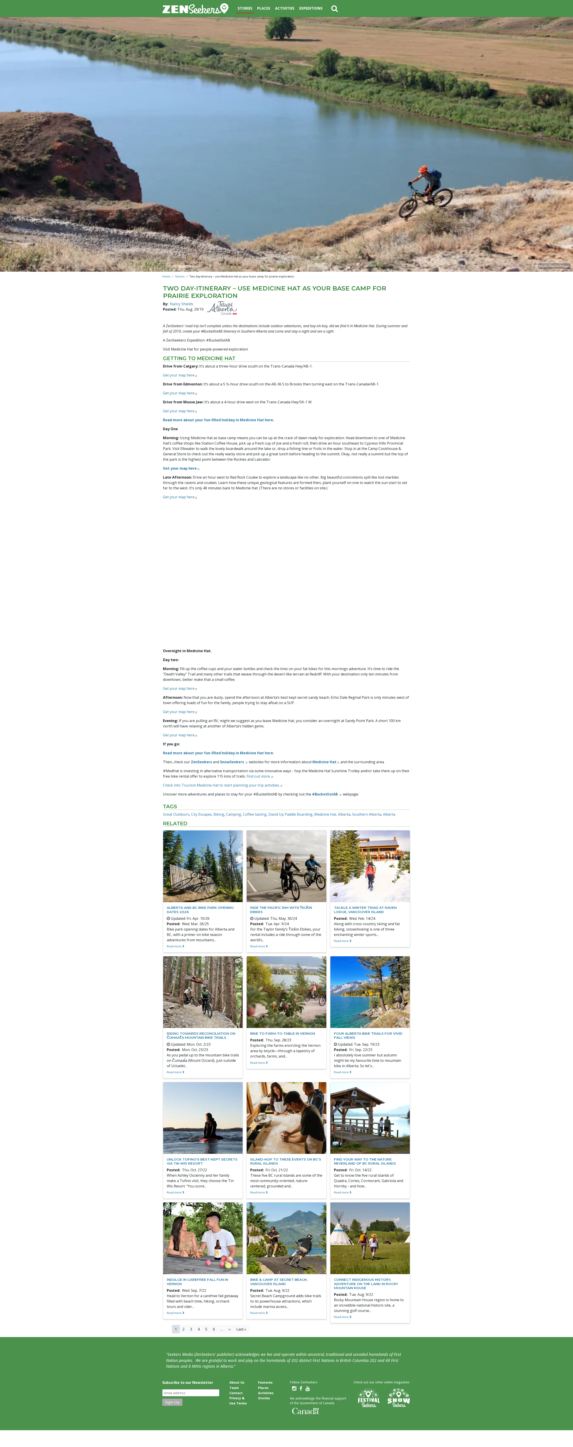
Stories (245, 8)
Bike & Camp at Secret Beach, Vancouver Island (279, 1281)
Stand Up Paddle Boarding (290, 814)
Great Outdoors (176, 814)
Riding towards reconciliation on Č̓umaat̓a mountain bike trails (201, 1035)
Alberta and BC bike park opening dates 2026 (200, 909)
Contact (236, 1393)
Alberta (389, 814)
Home (166, 276)
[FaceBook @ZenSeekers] (300, 1388)
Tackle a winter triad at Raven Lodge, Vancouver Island (365, 909)
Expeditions (311, 8)
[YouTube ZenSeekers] (308, 1388)
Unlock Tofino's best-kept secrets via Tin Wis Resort (202, 1161)
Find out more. (258, 776)
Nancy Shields (181, 303)
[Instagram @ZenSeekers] (294, 1388)
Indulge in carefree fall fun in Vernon (197, 1281)
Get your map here (179, 688)
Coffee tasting (255, 814)
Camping (233, 814)
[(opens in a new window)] (222, 308)
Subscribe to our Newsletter (187, 1382)
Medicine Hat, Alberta (332, 814)
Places (263, 8)
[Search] (334, 8)
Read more (174, 946)
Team (234, 1388)
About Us (236, 1382)
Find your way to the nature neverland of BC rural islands (365, 1161)
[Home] (197, 8)
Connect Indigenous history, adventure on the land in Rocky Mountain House (366, 1283)
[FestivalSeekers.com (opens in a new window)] (368, 1398)
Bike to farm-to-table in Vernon (282, 1033)
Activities (284, 8)
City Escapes (201, 814)
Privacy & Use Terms (238, 1400)
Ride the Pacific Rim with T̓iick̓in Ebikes (281, 909)
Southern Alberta (366, 814)
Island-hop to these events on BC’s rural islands (285, 1161)
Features (265, 1382)
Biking (219, 814)
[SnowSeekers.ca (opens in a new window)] (398, 1398)
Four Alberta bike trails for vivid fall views (368, 1035)
